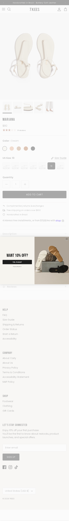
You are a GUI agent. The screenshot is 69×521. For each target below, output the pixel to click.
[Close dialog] (66, 238)
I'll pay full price (17, 266)
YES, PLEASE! (17, 262)
